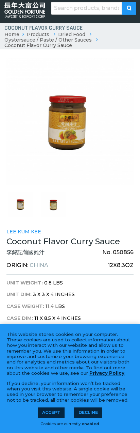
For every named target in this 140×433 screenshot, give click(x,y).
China (39, 265)
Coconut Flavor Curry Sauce (38, 45)
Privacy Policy (106, 373)
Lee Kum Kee (23, 232)
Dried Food (71, 34)
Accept (51, 412)
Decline (88, 412)
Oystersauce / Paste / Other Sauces (48, 40)
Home (11, 34)
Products (38, 34)
